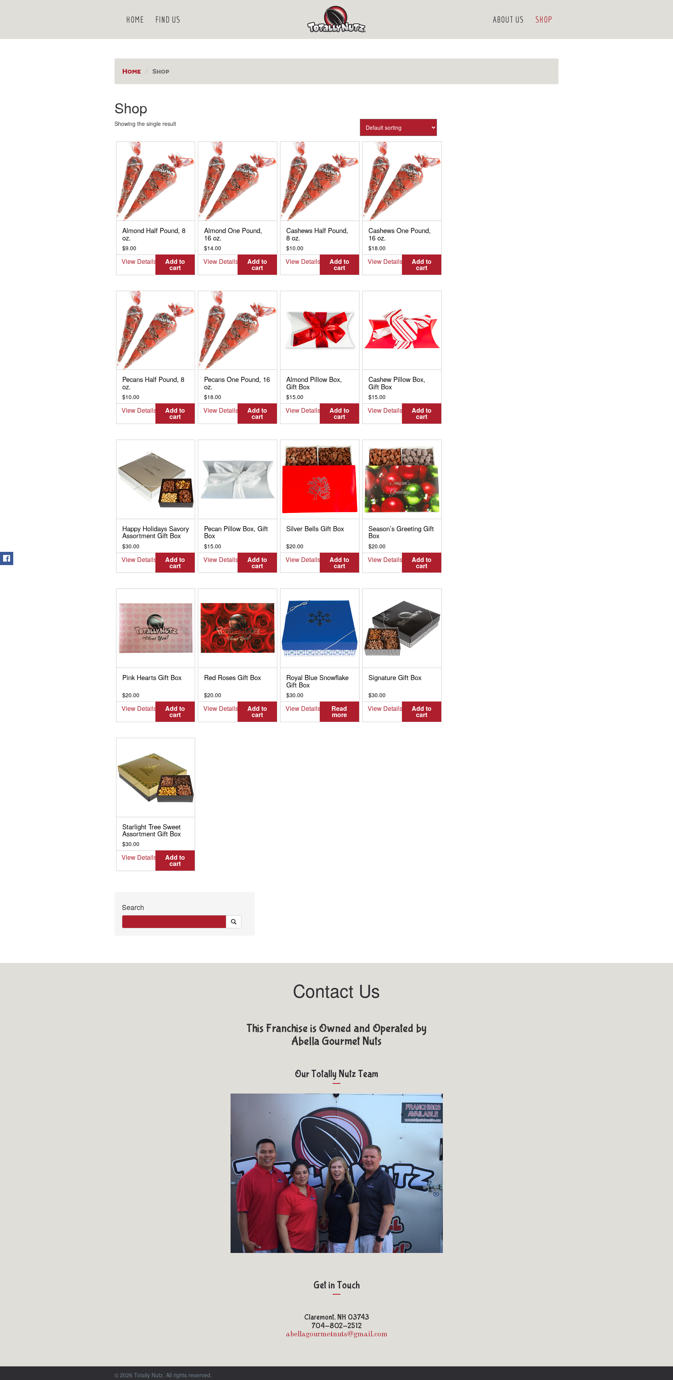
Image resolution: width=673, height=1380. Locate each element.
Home (135, 19)
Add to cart (175, 264)
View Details (139, 261)
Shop (544, 19)
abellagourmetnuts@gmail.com (337, 1334)
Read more (339, 711)
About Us (508, 19)
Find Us (167, 19)
